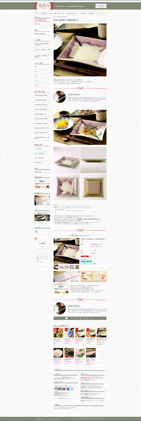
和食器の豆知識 (38, 171)
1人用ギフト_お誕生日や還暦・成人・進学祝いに (42, 44)
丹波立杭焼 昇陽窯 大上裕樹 (41, 118)
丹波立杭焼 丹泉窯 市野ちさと (41, 132)
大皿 (36, 66)
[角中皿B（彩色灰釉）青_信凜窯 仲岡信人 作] (80, 332)
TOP (37, 13)
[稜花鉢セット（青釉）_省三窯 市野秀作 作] (58, 332)
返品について (85, 259)
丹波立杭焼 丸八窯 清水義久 (41, 104)
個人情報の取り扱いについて (41, 419)
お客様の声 (91, 13)
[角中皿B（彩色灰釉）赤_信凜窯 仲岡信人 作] (91, 332)
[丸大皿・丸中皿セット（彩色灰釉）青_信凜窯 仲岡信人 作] (91, 353)
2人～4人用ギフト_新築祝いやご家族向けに (42, 56)
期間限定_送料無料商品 (40, 33)
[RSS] (36, 239)
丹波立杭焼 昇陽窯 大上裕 (40, 114)
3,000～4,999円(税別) (39, 153)
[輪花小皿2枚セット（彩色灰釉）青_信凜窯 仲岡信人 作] (101, 332)
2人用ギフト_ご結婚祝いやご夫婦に (42, 50)
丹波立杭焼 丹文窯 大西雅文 (41, 95)
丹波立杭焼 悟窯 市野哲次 (40, 100)
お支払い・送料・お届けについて (56, 13)
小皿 (36, 76)
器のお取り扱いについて (72, 13)
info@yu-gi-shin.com (67, 408)
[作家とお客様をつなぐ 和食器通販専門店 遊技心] (44, 9)
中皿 (36, 71)
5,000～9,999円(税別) (39, 158)
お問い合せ (83, 13)
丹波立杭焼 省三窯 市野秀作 (41, 123)
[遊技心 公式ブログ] (42, 220)
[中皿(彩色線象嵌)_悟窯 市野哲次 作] (69, 353)
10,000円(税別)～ (38, 162)
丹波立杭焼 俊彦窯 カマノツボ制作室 (42, 138)
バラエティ (37, 85)
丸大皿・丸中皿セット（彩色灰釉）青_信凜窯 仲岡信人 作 (90, 360)
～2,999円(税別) (38, 148)
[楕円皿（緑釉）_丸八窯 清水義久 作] (80, 353)
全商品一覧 (37, 24)
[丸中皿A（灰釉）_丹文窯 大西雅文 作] (69, 332)
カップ (36, 80)
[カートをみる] (100, 7)
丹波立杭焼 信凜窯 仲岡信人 (62, 16)
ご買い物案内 (43, 13)
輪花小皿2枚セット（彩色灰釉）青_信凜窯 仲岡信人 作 (101, 340)
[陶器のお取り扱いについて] (66, 277)
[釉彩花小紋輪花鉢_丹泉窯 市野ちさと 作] (58, 353)
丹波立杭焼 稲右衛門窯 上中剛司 (42, 128)
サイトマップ (99, 13)
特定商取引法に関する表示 (53, 419)
